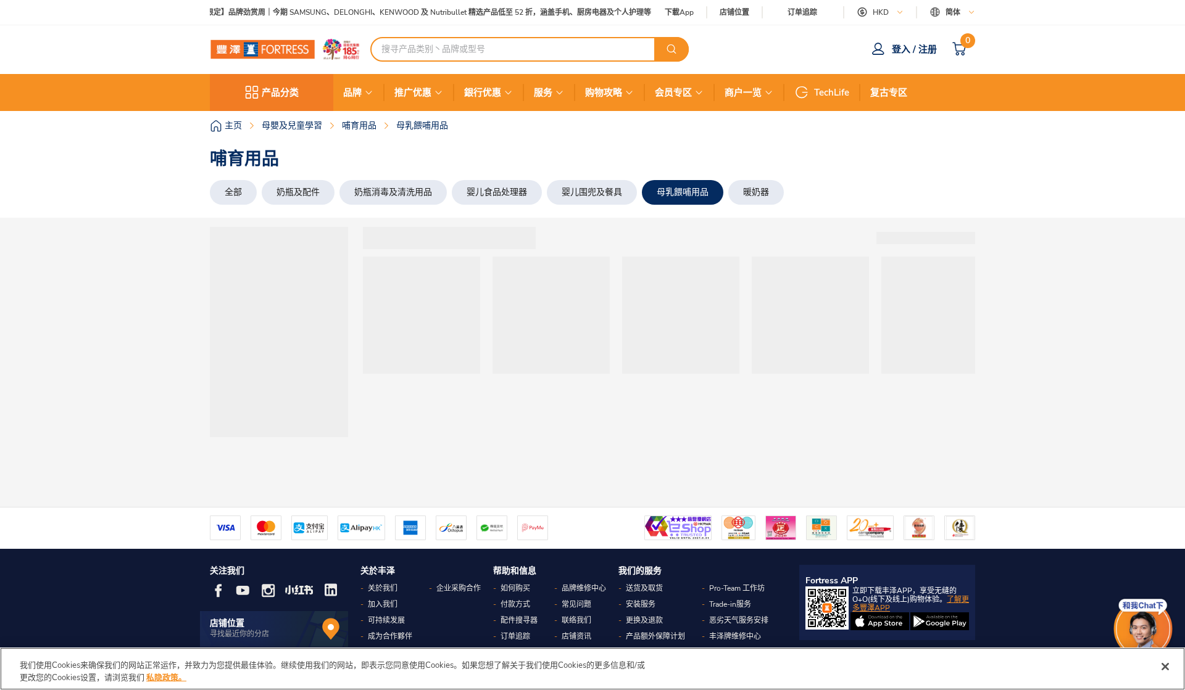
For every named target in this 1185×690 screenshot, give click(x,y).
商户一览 (743, 92)
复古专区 (888, 92)
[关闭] (1165, 666)
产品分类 (280, 92)
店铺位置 (734, 12)
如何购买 (515, 588)
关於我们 (382, 588)
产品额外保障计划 (655, 636)
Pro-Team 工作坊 (737, 588)
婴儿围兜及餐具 (592, 192)
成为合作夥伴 (390, 636)
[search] (671, 49)
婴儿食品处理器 (497, 192)
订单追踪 (802, 12)
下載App (679, 12)
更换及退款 (644, 620)
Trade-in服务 (730, 604)
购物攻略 (603, 92)
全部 (233, 192)
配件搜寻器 (519, 620)
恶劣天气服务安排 (738, 620)
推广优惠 (412, 92)
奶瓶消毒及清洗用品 (393, 192)
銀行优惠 (482, 92)
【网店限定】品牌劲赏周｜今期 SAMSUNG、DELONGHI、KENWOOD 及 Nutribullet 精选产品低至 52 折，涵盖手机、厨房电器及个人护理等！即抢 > (426, 12)
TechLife (831, 92)
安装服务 (640, 604)
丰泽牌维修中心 (735, 636)
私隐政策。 (166, 677)
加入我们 (382, 604)
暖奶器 (756, 192)
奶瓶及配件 (298, 192)
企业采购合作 (458, 588)
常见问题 (576, 604)
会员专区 (673, 92)
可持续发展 (386, 620)
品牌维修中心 (584, 588)
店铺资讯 (576, 636)
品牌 (352, 92)
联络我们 (576, 620)
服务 (543, 92)
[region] (592, 668)
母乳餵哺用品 (683, 192)
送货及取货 (644, 588)
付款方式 (515, 604)
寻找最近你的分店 (239, 634)
